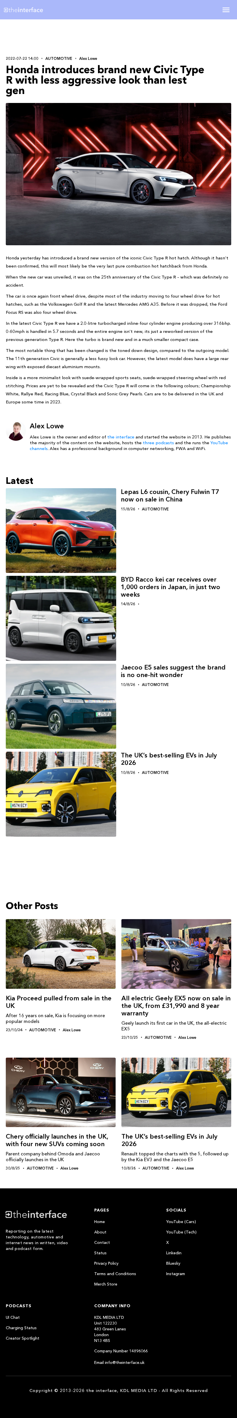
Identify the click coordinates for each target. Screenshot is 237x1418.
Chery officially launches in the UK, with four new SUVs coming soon (57, 1140)
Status (100, 1252)
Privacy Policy (106, 1263)
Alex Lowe (88, 58)
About (100, 1232)
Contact (102, 1242)
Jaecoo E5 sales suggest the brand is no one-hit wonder (173, 671)
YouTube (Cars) (181, 1221)
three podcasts (158, 442)
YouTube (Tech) (181, 1232)
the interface (120, 437)
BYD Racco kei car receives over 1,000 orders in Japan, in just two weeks (170, 587)
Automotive (58, 58)
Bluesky (173, 1263)
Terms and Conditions (115, 1273)
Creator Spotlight (22, 1338)
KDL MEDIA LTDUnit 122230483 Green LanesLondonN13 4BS (110, 1329)
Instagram (175, 1273)
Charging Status (21, 1327)
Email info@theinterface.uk (119, 1362)
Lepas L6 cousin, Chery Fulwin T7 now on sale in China (170, 495)
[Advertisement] (43, 36)
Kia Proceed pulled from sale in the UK (59, 1002)
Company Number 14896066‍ (121, 1351)
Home (99, 1221)
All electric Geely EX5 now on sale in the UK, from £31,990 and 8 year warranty (176, 1005)
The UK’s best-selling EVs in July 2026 (169, 759)
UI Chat (13, 1317)
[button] (226, 10)
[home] (41, 9)
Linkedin (174, 1252)
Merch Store (105, 1284)
